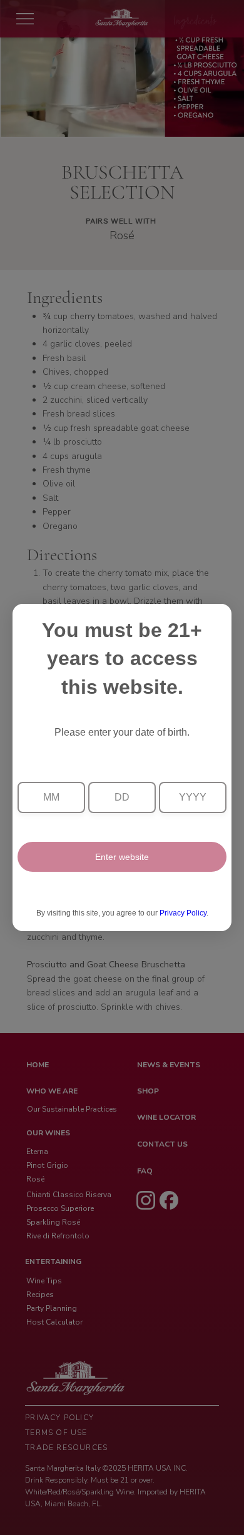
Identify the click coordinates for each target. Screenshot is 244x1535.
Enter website (122, 857)
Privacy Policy (183, 913)
